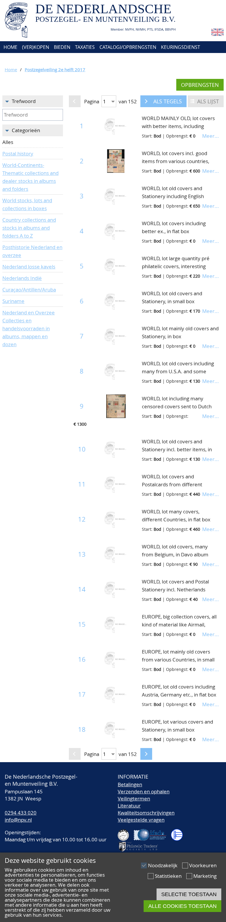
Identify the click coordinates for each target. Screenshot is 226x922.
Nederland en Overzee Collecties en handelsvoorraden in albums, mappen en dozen (28, 328)
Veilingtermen (134, 798)
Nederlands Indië (22, 278)
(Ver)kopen (35, 47)
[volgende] (146, 101)
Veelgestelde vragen (141, 819)
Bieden (62, 47)
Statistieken (168, 876)
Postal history (17, 153)
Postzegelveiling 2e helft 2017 (55, 69)
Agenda (11, 59)
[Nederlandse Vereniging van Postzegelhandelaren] (126, 832)
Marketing (205, 876)
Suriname (13, 301)
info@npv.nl (18, 819)
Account (90, 59)
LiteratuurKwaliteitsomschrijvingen (146, 809)
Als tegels (167, 101)
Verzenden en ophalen (144, 791)
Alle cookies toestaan (182, 906)
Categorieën (26, 130)
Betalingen (130, 784)
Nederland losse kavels (28, 266)
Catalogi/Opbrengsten (127, 47)
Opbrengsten (200, 84)
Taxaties (85, 47)
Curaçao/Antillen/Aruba (29, 289)
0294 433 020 (20, 812)
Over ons (37, 59)
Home (9, 47)
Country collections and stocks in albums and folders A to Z (29, 227)
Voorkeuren (203, 865)
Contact (64, 59)
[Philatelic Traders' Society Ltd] (141, 844)
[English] (217, 34)
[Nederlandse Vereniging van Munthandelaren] (179, 832)
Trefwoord (24, 101)
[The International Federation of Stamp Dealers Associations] (152, 832)
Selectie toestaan (189, 894)
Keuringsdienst (180, 47)
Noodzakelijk (162, 865)
